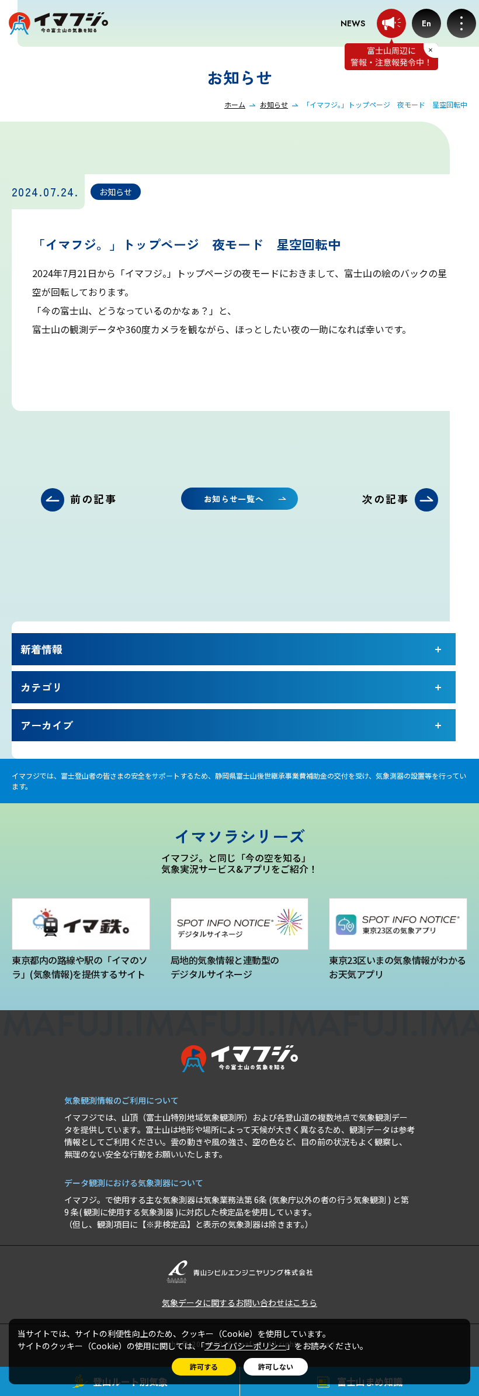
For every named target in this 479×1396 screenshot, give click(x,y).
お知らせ (274, 104)
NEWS (353, 23)
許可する (204, 1366)
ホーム (234, 104)
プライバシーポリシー (245, 1346)
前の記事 (93, 498)
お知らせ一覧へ (234, 499)
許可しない (275, 1366)
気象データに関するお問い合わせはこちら (239, 1302)
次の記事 (385, 498)
